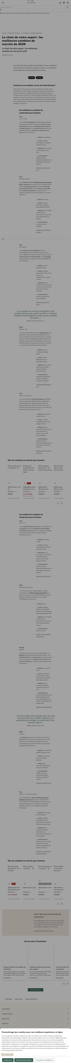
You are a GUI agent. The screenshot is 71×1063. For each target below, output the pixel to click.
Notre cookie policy (7, 1054)
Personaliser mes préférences (44, 1060)
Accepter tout (8, 1060)
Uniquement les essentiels (23, 1060)
